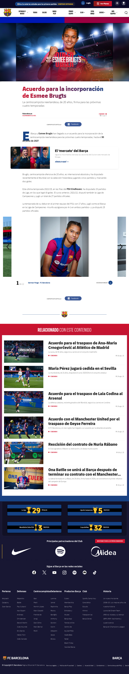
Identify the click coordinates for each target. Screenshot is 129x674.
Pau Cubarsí (21, 607)
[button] (8, 247)
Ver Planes (104, 3)
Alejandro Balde (20, 600)
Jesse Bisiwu (53, 637)
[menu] (123, 3)
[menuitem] (124, 3)
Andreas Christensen (21, 617)
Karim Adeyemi (54, 629)
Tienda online (69, 623)
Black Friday (68, 643)
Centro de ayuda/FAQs (115, 665)
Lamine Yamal (53, 600)
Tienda (35, 12)
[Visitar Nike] (21, 551)
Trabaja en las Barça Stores (87, 617)
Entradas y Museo (68, 613)
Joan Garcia (6, 607)
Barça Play (54, 12)
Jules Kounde (22, 627)
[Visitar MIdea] (103, 551)
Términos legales (51, 665)
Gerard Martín (22, 623)
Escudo (85, 607)
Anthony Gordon (54, 621)
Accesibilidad (89, 665)
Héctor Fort (21, 635)
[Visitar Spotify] (60, 551)
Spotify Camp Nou (89, 598)
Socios (101, 12)
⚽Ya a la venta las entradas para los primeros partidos (45, 4)
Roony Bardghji (54, 613)
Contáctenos (100, 665)
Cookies (79, 665)
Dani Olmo (37, 623)
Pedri (36, 602)
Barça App (68, 619)
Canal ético (87, 602)
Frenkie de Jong (37, 617)
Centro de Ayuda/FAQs (69, 629)
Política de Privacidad (67, 665)
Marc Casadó (38, 611)
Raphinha (54, 607)
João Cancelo (22, 639)
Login (87, 3)
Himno (85, 611)
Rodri (36, 631)
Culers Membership (69, 600)
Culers (44, 12)
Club (81, 12)
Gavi (35, 598)
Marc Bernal (38, 627)
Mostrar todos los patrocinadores (110, 541)
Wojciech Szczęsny (5, 600)
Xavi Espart (21, 611)
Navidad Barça (69, 647)
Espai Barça (92, 12)
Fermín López (39, 607)
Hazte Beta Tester (68, 637)
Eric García (21, 631)
